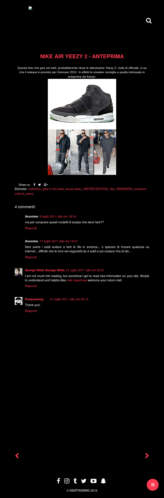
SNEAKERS (124, 189)
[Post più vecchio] (147, 456)
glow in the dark (53, 189)
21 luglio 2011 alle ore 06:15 (69, 299)
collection (34, 189)
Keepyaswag (34, 299)
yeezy (30, 193)
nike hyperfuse (77, 280)
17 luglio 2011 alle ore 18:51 (59, 241)
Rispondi (31, 228)
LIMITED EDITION (94, 189)
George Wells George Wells (45, 270)
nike (112, 189)
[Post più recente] (17, 456)
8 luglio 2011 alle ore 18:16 (58, 216)
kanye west (73, 189)
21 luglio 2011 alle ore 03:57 (85, 270)
